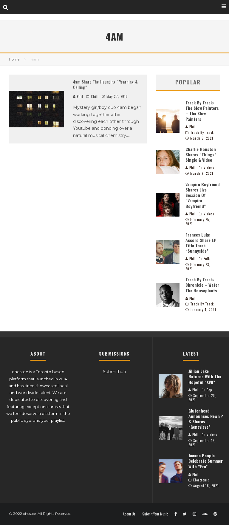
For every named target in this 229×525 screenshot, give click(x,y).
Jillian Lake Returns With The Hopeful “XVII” (204, 376)
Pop (209, 390)
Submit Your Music (155, 514)
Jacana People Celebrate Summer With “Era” (205, 460)
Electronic (201, 480)
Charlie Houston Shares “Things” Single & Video (200, 154)
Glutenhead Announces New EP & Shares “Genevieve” (205, 418)
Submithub (114, 371)
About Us (129, 514)
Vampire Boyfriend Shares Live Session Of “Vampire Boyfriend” (202, 195)
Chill (95, 96)
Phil (79, 96)
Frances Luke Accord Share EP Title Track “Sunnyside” (200, 242)
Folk (207, 259)
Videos (209, 168)
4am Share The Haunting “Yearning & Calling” (105, 84)
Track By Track (202, 132)
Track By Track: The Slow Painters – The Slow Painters (202, 110)
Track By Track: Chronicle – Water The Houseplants (202, 284)
